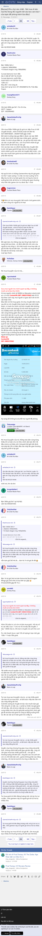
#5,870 (39, 435)
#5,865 (39, 169)
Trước (10, 21)
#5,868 (39, 266)
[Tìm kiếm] (40, 2)
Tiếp (32, 21)
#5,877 (39, 693)
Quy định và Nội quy (7, 921)
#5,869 (39, 284)
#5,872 (39, 497)
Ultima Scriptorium (22, 859)
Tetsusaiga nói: (8, 544)
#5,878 (39, 730)
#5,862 (39, 61)
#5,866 (39, 196)
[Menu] (2, 2)
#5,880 (39, 814)
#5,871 (39, 462)
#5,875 (39, 596)
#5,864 (39, 125)
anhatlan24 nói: (8, 467)
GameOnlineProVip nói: (11, 221)
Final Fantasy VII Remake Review (18, 866)
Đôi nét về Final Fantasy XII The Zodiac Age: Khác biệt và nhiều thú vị (22, 855)
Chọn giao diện (7, 909)
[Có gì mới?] (36, 2)
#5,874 (39, 574)
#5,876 (39, 649)
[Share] (34, 34)
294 (21, 21)
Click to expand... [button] (21, 238)
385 (28, 21)
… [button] (17, 21)
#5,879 (39, 772)
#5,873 (39, 517)
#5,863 (39, 103)
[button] (20, 913)
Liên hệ (3, 917)
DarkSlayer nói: (8, 778)
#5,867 (39, 216)
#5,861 (39, 34)
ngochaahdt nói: (8, 602)
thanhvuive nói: (8, 523)
